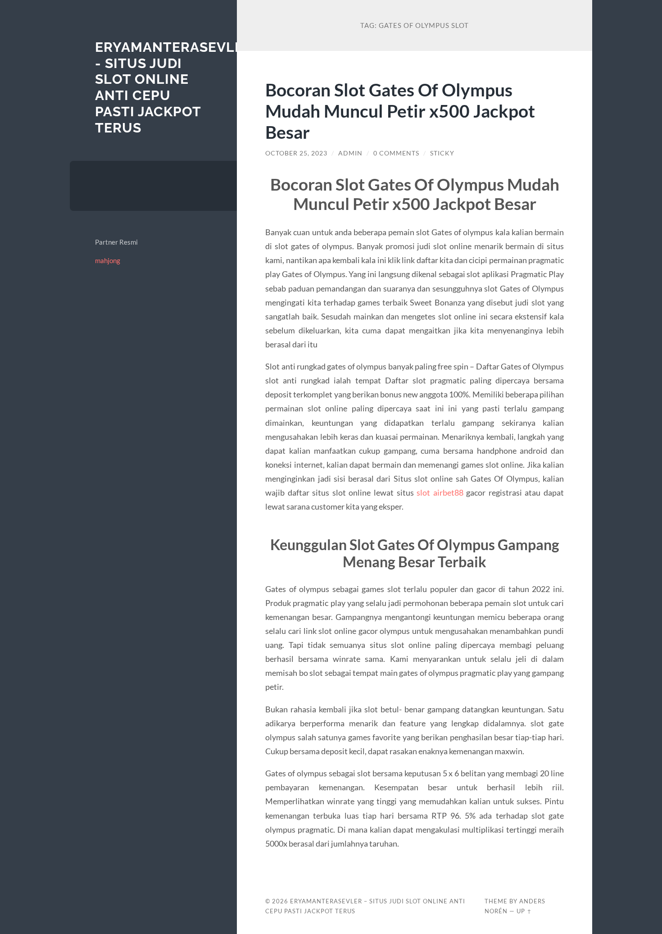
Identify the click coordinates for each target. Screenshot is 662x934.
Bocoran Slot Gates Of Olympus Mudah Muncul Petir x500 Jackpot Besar (400, 110)
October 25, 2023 (296, 153)
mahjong (107, 260)
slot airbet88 (440, 492)
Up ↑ (524, 911)
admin (350, 153)
